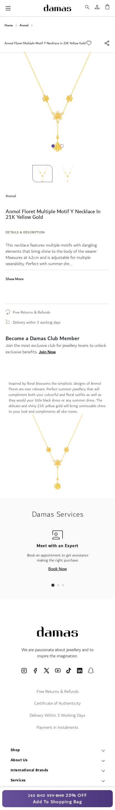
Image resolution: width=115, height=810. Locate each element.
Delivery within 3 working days (37, 322)
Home (8, 25)
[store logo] (57, 7)
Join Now (47, 352)
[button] (70, 173)
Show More (15, 279)
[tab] (52, 585)
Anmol (24, 25)
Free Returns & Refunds (31, 312)
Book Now (57, 568)
